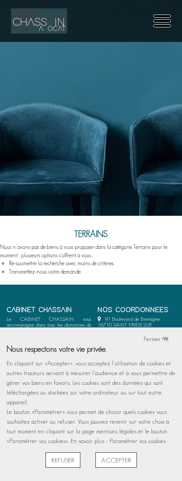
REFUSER (63, 460)
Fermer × (156, 338)
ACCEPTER (116, 460)
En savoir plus (88, 440)
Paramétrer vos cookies (138, 440)
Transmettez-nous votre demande (45, 271)
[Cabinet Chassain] (39, 21)
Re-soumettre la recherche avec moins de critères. (61, 263)
